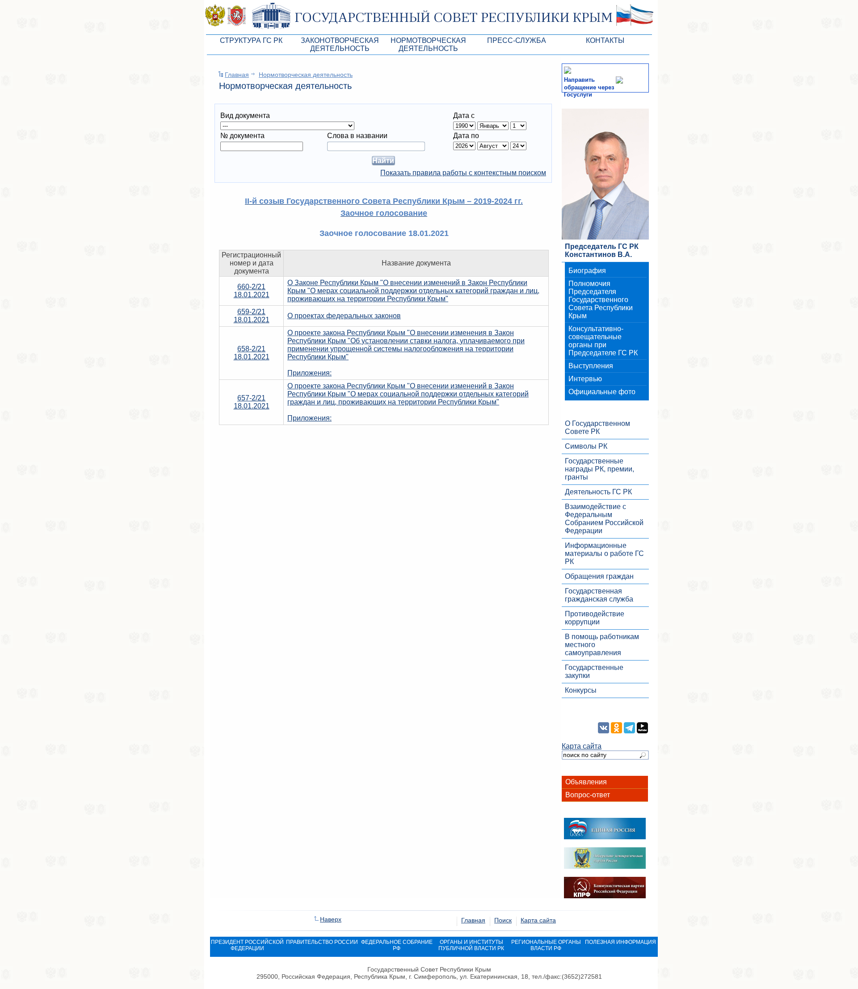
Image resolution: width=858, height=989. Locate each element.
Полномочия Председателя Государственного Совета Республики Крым (600, 300)
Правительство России (322, 942)
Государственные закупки (594, 671)
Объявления (586, 782)
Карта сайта (581, 746)
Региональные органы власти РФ (546, 945)
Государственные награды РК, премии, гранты (599, 469)
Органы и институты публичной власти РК (471, 945)
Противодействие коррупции (594, 618)
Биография (587, 270)
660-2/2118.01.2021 (251, 291)
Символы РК (586, 446)
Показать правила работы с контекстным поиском (463, 173)
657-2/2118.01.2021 (251, 402)
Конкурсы (581, 690)
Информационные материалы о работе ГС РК (604, 553)
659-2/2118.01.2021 (251, 316)
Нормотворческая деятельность (306, 74)
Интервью (585, 379)
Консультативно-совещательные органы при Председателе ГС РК (603, 341)
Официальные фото (601, 392)
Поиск (503, 920)
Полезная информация (620, 942)
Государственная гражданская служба (599, 595)
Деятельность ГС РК (598, 492)
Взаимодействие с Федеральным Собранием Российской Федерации (604, 518)
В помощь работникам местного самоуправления (602, 645)
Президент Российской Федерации (247, 945)
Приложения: (309, 373)
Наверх (330, 919)
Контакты (605, 40)
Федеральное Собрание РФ (397, 945)
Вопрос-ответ (587, 795)
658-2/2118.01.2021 (251, 353)
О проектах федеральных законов (344, 316)
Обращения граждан (599, 576)
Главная (237, 74)
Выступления (590, 366)
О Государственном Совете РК (597, 427)
